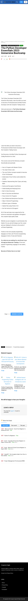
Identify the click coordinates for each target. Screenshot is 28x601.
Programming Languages (13, 45)
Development (4, 45)
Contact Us (3, 573)
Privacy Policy (10, 573)
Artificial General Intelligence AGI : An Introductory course (19, 386)
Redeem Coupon (17, 314)
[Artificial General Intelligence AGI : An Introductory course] (20, 377)
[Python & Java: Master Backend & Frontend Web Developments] (20, 357)
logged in (12, 411)
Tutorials (4, 587)
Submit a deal (21, 2)
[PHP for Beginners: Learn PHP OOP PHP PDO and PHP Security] (7, 357)
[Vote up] (7, 59)
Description (4, 589)
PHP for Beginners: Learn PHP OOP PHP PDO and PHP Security (7, 366)
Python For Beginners (9, 435)
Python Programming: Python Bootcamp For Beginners (7, 388)
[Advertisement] (14, 19)
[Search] (17, 2)
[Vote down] (4, 59)
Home (2, 41)
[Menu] (2, 2)
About (3, 582)
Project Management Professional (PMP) (14, 461)
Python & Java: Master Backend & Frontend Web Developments (20, 368)
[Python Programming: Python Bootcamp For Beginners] (7, 377)
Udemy (21, 45)
